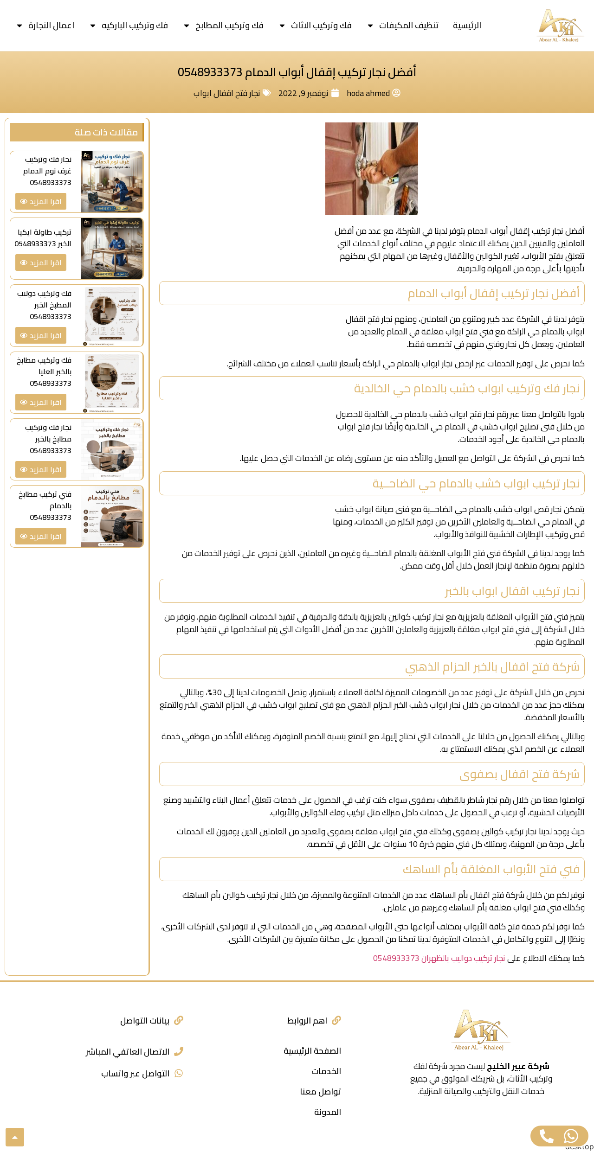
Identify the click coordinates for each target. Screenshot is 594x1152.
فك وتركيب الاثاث (321, 25)
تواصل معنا (320, 1091)
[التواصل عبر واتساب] (178, 1073)
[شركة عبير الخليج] (560, 25)
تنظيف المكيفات (409, 25)
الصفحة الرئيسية (312, 1050)
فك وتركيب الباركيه (135, 25)
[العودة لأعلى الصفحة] (15, 1137)
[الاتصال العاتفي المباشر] (178, 1051)
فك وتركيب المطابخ (229, 25)
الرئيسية (467, 25)
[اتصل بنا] (547, 1136)
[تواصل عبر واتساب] (571, 1136)
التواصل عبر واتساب (135, 1073)
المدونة (327, 1112)
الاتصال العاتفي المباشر (127, 1051)
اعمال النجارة (51, 25)
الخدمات (326, 1071)
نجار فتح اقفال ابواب (227, 93)
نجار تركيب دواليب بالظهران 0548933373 (439, 958)
